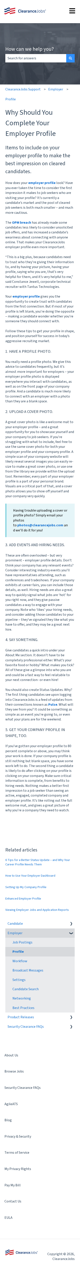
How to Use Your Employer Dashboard (30, 876)
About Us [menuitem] (11, 1055)
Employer (55, 89)
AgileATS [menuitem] (11, 1104)
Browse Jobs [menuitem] (14, 1071)
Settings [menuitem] (19, 979)
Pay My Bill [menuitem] (12, 1185)
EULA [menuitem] (8, 1217)
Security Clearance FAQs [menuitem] (26, 1026)
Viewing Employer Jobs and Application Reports (37, 910)
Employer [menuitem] (15, 933)
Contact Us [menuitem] (12, 1201)
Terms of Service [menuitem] (16, 1152)
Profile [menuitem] (18, 951)
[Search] (70, 58)
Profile (10, 99)
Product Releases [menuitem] (21, 1017)
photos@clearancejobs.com (40, 525)
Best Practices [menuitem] (23, 1007)
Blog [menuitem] (8, 1120)
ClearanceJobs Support (23, 89)
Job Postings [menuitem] (22, 942)
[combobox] (35, 58)
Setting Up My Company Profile (25, 887)
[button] (71, 923)
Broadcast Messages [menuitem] (27, 970)
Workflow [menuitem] (19, 961)
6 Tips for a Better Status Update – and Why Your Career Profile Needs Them (37, 862)
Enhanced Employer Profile (23, 898)
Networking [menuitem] (21, 998)
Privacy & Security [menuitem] (17, 1136)
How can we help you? (29, 49)
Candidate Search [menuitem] (25, 989)
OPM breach (21, 222)
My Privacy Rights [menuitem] (17, 1168)
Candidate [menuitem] (15, 923)
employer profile (42, 182)
